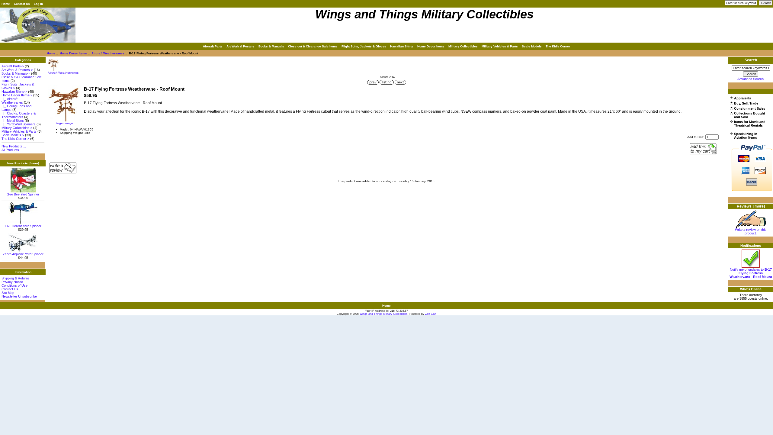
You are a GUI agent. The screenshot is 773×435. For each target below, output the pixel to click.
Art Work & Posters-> (17, 70)
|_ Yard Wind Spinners (19, 124)
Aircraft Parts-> (13, 66)
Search (751, 60)
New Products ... (14, 146)
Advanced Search (750, 79)
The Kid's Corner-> (15, 138)
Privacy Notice (12, 282)
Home (6, 3)
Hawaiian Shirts (401, 46)
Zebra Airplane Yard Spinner (23, 254)
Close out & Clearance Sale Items (313, 46)
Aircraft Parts (213, 46)
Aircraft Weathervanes (107, 53)
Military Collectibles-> (17, 128)
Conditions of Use (14, 285)
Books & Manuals (271, 46)
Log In (38, 3)
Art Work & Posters (240, 46)
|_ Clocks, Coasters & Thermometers (19, 115)
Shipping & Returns (16, 278)
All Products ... (12, 150)
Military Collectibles (463, 46)
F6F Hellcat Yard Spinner (23, 226)
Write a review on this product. (750, 231)
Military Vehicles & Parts (500, 46)
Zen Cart (430, 313)
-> (17, 95)
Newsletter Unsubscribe (19, 296)
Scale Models (532, 46)
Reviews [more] (751, 206)
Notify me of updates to (751, 273)
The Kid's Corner (558, 46)
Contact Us (22, 3)
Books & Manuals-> (16, 73)
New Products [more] (23, 163)
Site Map (8, 293)
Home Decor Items (73, 53)
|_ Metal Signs (13, 120)
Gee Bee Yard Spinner (23, 194)
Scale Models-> (13, 135)
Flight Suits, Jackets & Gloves (364, 46)
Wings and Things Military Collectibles (384, 313)
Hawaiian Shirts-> (14, 91)
